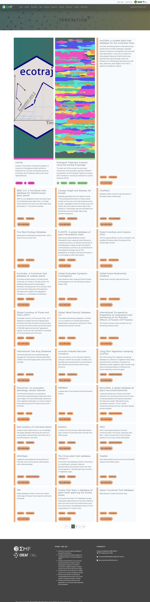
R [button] (25, 183)
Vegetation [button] (19, 183)
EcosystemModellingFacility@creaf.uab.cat (111, 556)
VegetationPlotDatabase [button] (115, 374)
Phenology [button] (29, 413)
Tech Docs (69, 7)
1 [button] (73, 526)
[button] (80, 526)
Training (76, 7)
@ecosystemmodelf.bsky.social (108, 560)
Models (27, 7)
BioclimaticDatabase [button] (114, 218)
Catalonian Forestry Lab (138, 7)
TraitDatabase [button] (112, 177)
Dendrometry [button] (29, 374)
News (21, 7)
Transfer (61, 7)
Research (54, 7)
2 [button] (76, 526)
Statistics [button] (31, 183)
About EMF (84, 7)
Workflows (34, 7)
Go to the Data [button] (106, 183)
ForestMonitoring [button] (72, 218)
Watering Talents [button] (82, 183)
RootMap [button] (70, 413)
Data (40, 7)
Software (47, 7)
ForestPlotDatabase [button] (114, 299)
